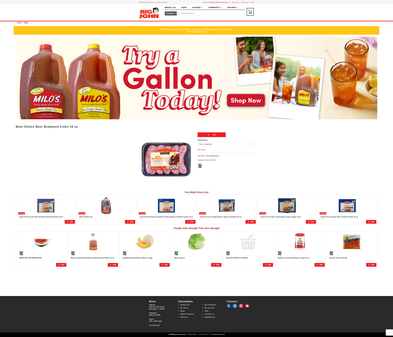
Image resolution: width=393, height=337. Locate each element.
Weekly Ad (184, 305)
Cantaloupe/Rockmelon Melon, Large (137, 258)
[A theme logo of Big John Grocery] (149, 13)
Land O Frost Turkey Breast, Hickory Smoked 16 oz (220, 217)
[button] (219, 2)
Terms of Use (203, 334)
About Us (184, 317)
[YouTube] (241, 306)
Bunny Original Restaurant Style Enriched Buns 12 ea (92, 258)
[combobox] (171, 13)
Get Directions (154, 325)
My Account (245, 2)
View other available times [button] (196, 31)
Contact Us (209, 314)
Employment (210, 317)
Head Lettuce (179, 258)
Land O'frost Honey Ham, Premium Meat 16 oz (339, 217)
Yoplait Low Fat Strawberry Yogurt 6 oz (293, 258)
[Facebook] (229, 306)
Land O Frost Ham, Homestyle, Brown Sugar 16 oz (280, 217)
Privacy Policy (192, 334)
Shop (26, 23)
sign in (153, 2)
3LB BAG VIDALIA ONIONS (237, 258)
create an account (161, 2)
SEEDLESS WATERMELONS (30, 258)
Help (252, 2)
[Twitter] (235, 306)
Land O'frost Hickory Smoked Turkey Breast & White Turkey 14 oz (166, 217)
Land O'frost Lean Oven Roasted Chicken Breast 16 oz (41, 217)
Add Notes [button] (202, 150)
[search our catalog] (179, 13)
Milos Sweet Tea (85, 217)
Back (19, 23)
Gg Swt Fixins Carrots (338, 258)
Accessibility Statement (217, 334)
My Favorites (235, 2)
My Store (184, 308)
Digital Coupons (187, 314)
